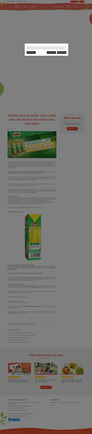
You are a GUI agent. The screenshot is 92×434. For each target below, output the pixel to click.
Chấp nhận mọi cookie (62, 52)
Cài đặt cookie (31, 52)
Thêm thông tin (61, 48)
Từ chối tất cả (51, 52)
